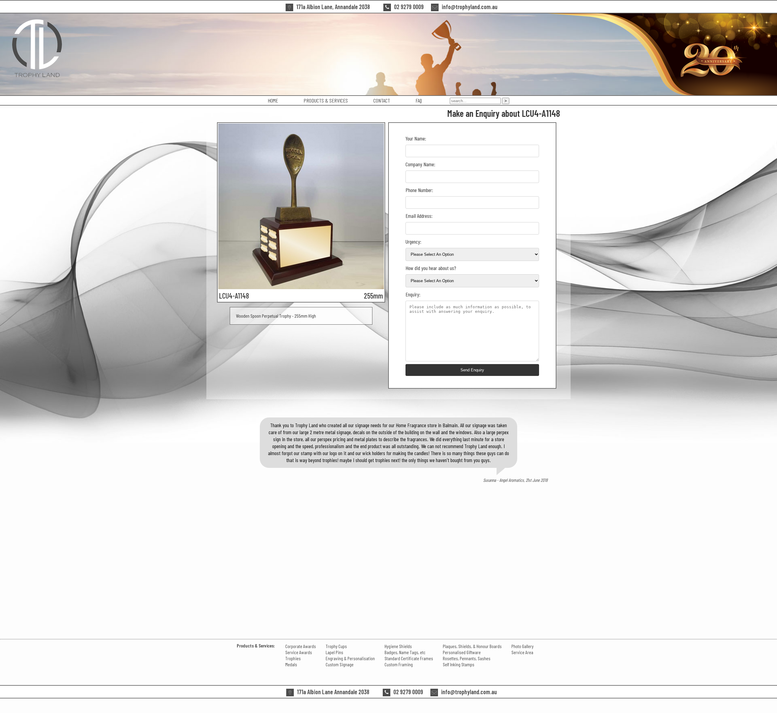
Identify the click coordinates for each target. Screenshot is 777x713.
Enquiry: (412, 294)
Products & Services (326, 100)
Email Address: (419, 215)
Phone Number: (419, 190)
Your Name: (415, 138)
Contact (381, 100)
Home (273, 100)
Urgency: (413, 241)
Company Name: (420, 164)
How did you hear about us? (430, 268)
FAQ (419, 100)
